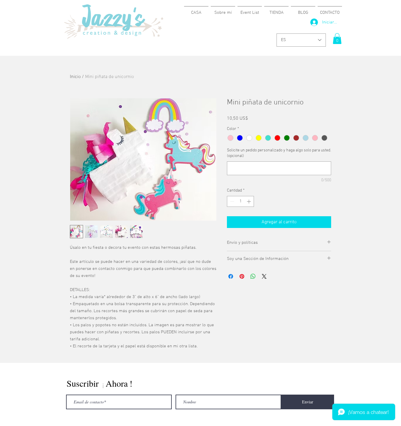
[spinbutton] (240, 201)
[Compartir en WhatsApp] (253, 276)
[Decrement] (231, 201)
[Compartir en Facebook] (230, 276)
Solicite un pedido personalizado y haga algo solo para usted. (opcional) (279, 153)
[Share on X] (264, 276)
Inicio (75, 77)
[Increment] (249, 201)
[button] (337, 38)
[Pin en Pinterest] (241, 276)
